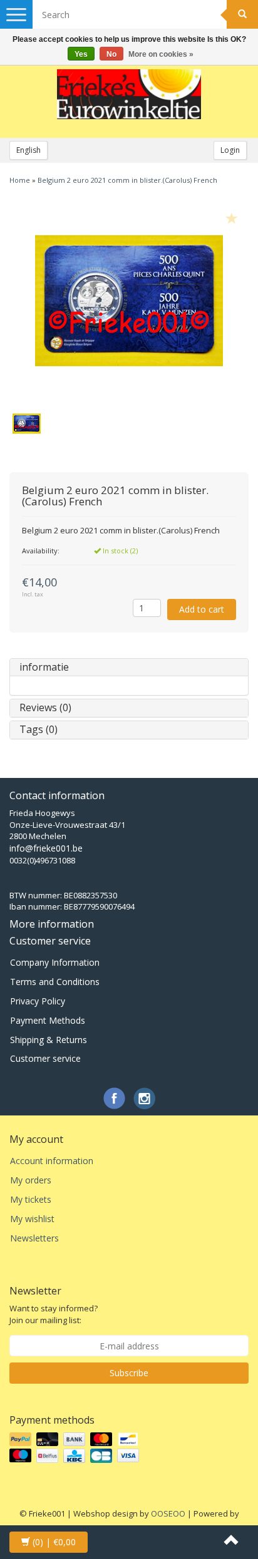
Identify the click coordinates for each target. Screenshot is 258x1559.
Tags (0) (38, 729)
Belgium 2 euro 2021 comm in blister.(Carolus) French (127, 180)
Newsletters (34, 1238)
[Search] (242, 14)
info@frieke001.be (46, 848)
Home (19, 180)
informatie (44, 667)
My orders (30, 1180)
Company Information (55, 962)
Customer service (45, 1058)
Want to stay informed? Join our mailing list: (53, 1314)
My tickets (30, 1199)
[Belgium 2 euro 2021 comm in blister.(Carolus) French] (129, 300)
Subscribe (129, 1373)
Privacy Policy (37, 1001)
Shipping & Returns (48, 1040)
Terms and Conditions (55, 982)
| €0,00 (54, 1542)
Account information (51, 1161)
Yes (81, 54)
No (111, 54)
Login (230, 150)
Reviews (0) (45, 707)
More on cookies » (161, 54)
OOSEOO (168, 1513)
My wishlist (32, 1219)
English (28, 150)
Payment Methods (47, 1020)
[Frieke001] (129, 94)
